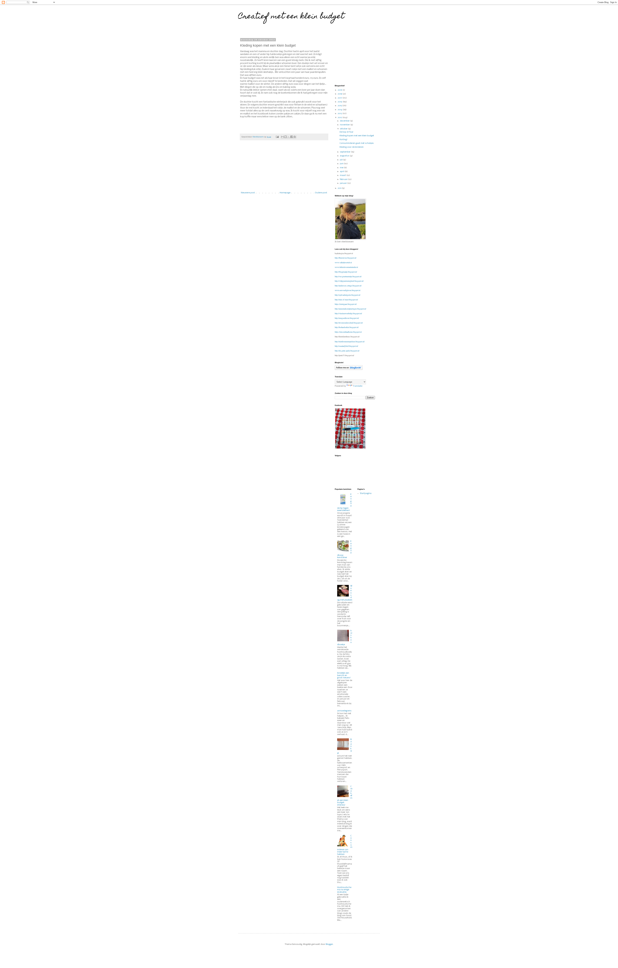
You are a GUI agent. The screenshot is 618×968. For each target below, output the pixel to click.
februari (344, 179)
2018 (340, 94)
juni (342, 164)
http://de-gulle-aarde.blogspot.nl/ (347, 350)
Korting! (343, 140)
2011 (340, 188)
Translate (357, 386)
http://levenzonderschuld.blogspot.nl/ (349, 322)
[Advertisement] (284, 168)
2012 (340, 118)
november (345, 125)
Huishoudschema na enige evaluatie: (344, 889)
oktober (344, 129)
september (345, 152)
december (345, 121)
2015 (340, 106)
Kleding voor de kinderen (352, 147)
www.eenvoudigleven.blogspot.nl (347, 290)
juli (341, 160)
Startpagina (365, 493)
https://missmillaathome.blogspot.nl (348, 332)
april (342, 171)
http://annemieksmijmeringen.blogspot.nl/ (350, 308)
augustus (345, 156)
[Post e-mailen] (277, 137)
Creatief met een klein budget (291, 17)
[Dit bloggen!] (285, 136)
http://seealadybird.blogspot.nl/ (346, 346)
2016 (340, 102)
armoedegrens (344, 711)
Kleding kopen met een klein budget (357, 136)
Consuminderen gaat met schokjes (357, 143)
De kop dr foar (346, 132)
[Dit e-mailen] (282, 136)
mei (342, 168)
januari (343, 183)
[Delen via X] (288, 136)
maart (343, 175)
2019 (340, 90)
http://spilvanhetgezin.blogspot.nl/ (347, 295)
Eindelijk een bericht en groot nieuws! (344, 675)
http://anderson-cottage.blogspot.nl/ (348, 285)
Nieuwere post (248, 193)
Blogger (329, 944)
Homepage (285, 193)
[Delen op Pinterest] (294, 136)
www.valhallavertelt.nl (343, 262)
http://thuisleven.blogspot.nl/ (345, 257)
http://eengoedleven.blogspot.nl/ (347, 318)
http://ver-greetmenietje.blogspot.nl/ (348, 276)
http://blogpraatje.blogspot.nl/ (346, 271)
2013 (340, 113)
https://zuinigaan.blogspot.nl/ (346, 304)
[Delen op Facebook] (291, 136)
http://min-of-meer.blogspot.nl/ (346, 299)
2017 (340, 98)
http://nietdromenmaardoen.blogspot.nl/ (350, 341)
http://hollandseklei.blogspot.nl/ (347, 327)
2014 (340, 110)
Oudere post (321, 193)
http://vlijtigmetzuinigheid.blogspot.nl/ (349, 281)
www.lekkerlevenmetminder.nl (346, 267)
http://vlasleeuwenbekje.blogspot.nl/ (348, 313)
